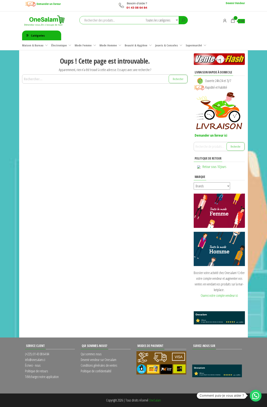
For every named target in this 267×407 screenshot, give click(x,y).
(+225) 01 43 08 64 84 (37, 354)
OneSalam (155, 400)
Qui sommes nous (91, 354)
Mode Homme (108, 45)
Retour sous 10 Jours (214, 166)
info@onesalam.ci (35, 359)
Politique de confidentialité (96, 371)
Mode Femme (83, 45)
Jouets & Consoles (166, 45)
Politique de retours (36, 371)
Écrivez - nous (33, 365)
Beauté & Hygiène (136, 45)
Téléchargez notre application (42, 376)
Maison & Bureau (32, 45)
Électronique (59, 45)
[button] (256, 396)
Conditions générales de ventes (99, 365)
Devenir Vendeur (235, 3)
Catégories (38, 35)
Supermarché (194, 45)
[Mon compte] (224, 20)
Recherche (235, 146)
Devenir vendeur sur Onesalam (98, 359)
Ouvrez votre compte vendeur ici (219, 295)
